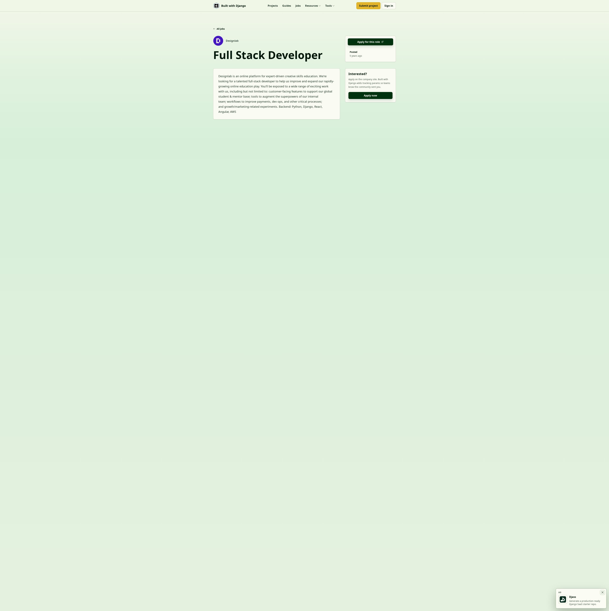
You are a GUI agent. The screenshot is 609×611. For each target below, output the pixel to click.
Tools (328, 5)
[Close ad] (602, 592)
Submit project (368, 5)
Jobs (298, 5)
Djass (572, 597)
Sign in (388, 5)
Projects (273, 5)
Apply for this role (368, 42)
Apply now (370, 95)
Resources (311, 5)
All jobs (221, 28)
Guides (286, 5)
